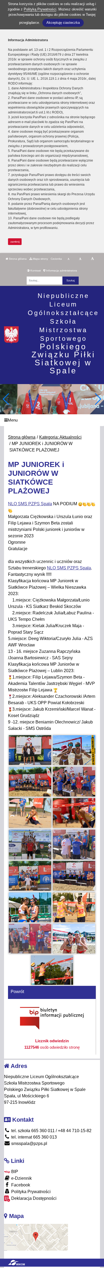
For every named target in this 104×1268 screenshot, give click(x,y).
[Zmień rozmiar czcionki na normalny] (68, 259)
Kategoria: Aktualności (60, 437)
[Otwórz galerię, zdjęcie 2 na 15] (74, 750)
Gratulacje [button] (17, 548)
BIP (14, 1171)
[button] (97, 399)
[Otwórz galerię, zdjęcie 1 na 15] (30, 750)
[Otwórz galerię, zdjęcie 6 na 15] (74, 813)
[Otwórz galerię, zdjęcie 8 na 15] (74, 844)
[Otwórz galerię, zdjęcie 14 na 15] (74, 938)
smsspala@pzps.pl (28, 1143)
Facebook (20, 1185)
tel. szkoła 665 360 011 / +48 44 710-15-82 (50, 1130)
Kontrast (35, 270)
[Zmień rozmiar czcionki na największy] (92, 259)
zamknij (14, 241)
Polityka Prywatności (30, 1191)
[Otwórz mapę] (36, 1237)
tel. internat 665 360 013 (33, 1137)
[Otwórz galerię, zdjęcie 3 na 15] (30, 781)
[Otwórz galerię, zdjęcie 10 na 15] (74, 876)
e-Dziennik (21, 1178)
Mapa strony (40, 258)
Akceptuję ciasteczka (63, 23)
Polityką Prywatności (40, 9)
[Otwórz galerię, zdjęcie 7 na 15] (30, 844)
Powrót (17, 991)
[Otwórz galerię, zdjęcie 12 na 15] (74, 907)
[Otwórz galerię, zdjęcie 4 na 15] (74, 781)
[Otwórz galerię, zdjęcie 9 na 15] (30, 876)
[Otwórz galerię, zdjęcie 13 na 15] (30, 938)
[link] (30, 503)
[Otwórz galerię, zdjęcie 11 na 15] (30, 907)
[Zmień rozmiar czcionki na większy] (80, 259)
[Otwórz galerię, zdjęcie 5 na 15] (30, 813)
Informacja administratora (61, 270)
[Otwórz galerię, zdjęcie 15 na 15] (52, 970)
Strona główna (17, 258)
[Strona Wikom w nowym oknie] (16, 1262)
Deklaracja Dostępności (33, 1198)
